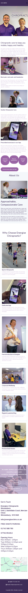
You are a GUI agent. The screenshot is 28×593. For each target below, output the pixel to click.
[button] (26, 3)
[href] (14, 564)
